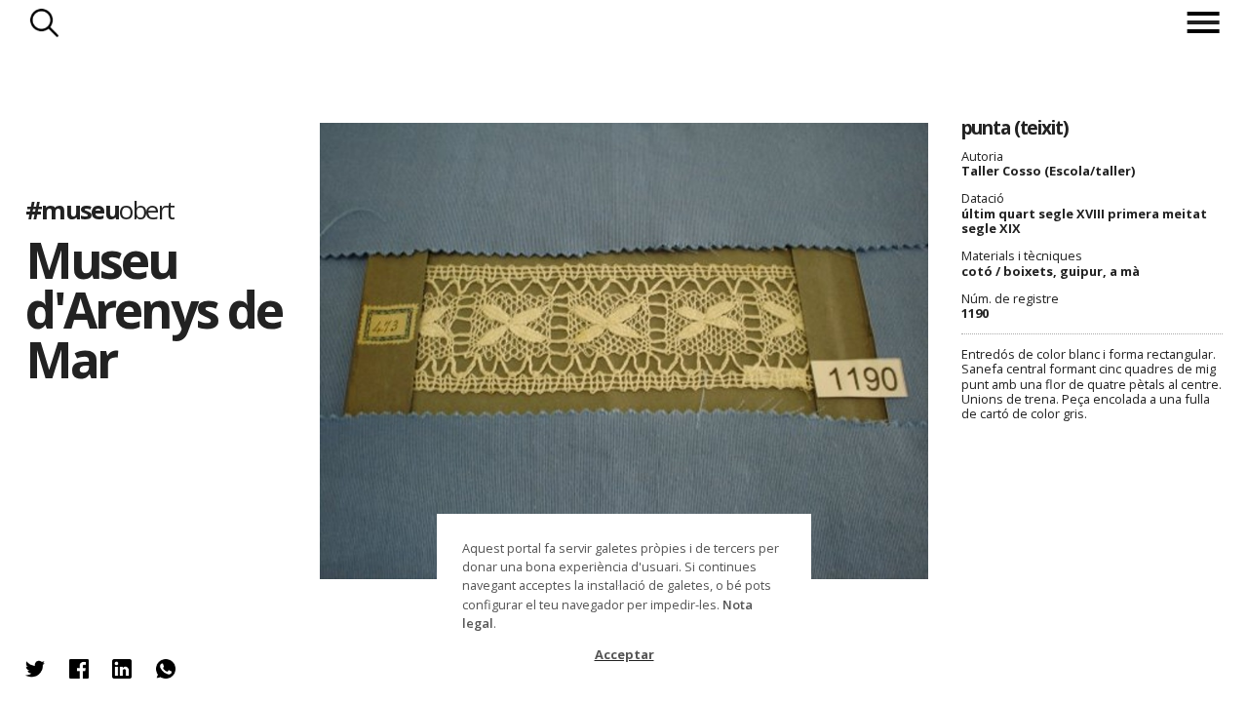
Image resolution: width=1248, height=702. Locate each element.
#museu (100, 210)
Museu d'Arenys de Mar (153, 309)
